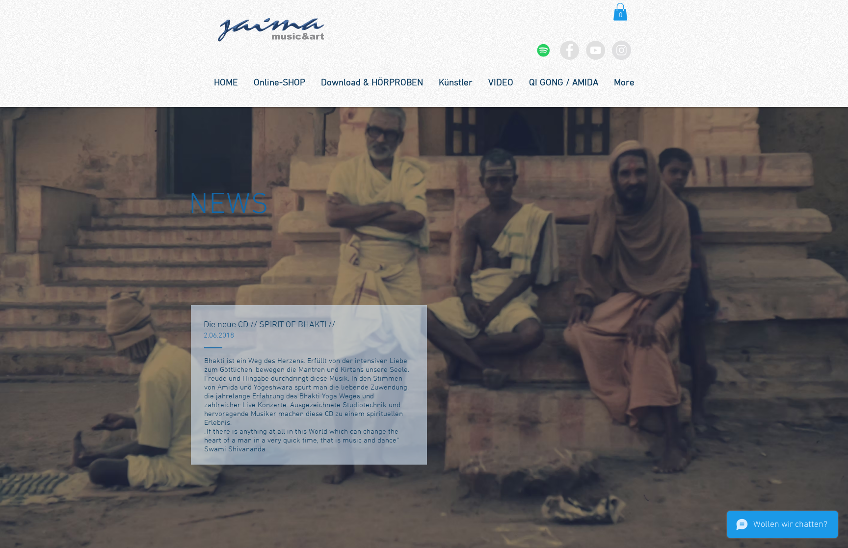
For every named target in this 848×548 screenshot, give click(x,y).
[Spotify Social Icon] (543, 50)
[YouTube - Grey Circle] (595, 50)
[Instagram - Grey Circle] (621, 50)
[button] (620, 12)
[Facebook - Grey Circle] (569, 50)
